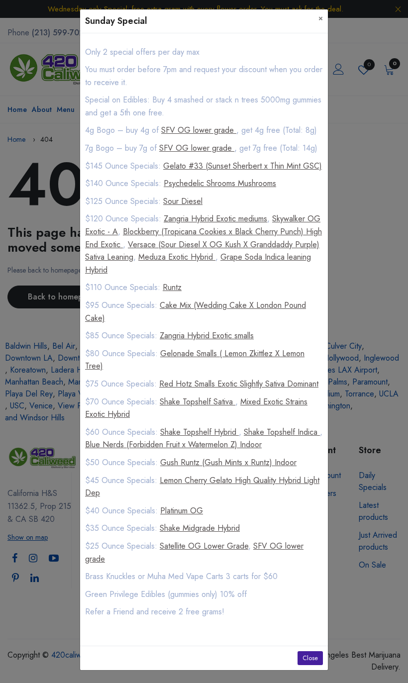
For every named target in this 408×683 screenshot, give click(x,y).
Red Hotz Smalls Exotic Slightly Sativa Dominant (238, 384)
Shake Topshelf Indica (282, 432)
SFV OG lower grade (198, 130)
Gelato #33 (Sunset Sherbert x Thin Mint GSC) (242, 166)
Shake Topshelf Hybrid (199, 432)
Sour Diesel (183, 201)
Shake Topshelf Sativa (197, 401)
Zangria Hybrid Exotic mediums (215, 218)
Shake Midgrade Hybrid (200, 528)
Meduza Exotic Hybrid (176, 257)
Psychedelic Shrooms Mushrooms (220, 183)
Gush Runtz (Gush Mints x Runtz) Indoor (228, 462)
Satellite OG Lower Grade (204, 546)
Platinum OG (181, 510)
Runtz (172, 287)
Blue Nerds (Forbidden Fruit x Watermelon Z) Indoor (173, 444)
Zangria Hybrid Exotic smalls (207, 335)
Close (310, 658)
